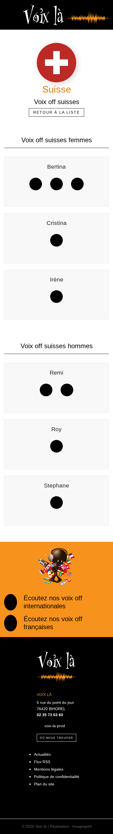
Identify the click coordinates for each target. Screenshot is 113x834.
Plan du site (44, 784)
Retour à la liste (56, 112)
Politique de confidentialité (56, 776)
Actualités (42, 754)
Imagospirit (82, 826)
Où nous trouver (56, 737)
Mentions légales (48, 769)
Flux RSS (42, 762)
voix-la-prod (54, 725)
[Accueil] (66, 14)
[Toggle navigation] (9, 14)
